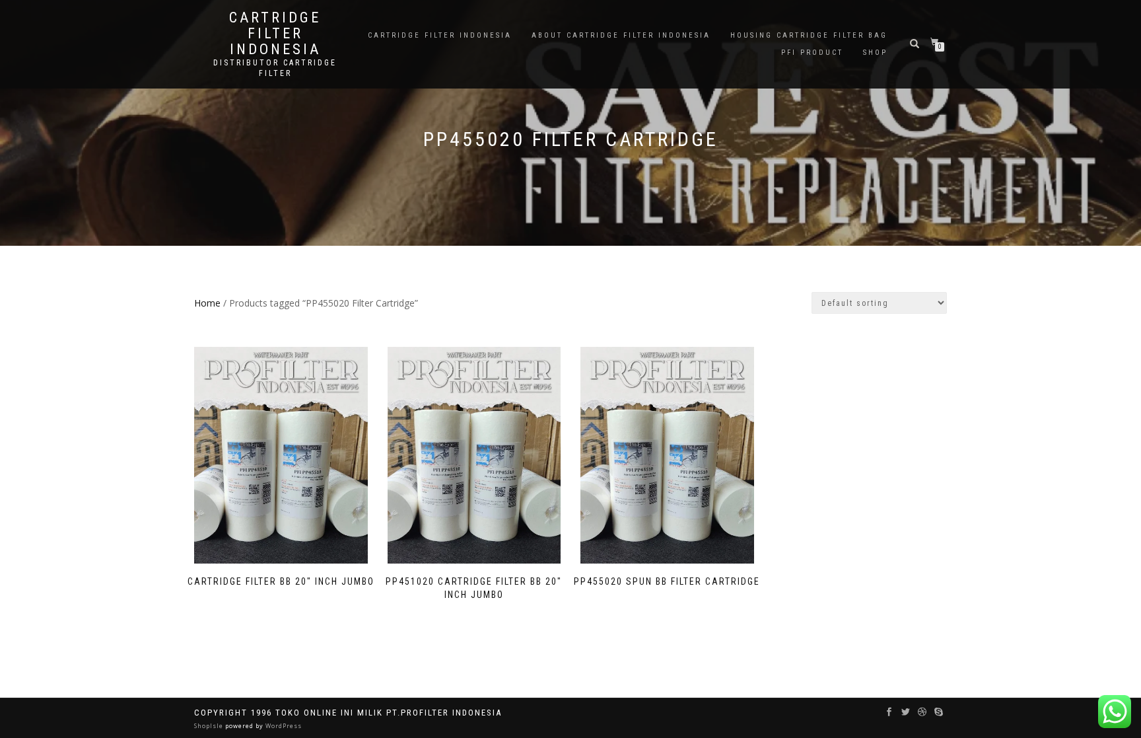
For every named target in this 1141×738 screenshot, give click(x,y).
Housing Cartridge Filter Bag (808, 35)
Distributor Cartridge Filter (275, 68)
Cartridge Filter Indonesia (275, 33)
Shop (875, 52)
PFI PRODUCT (812, 52)
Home (207, 303)
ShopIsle (209, 725)
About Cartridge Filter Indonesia (621, 35)
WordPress (282, 725)
